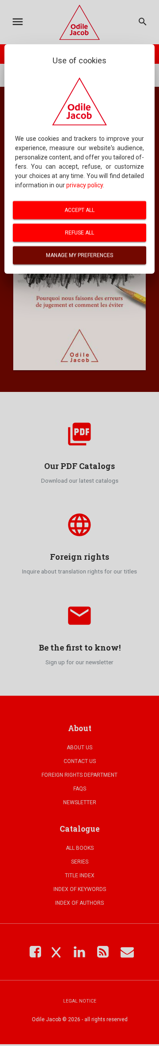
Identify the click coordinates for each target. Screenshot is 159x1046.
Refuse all (79, 232)
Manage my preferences (79, 255)
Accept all (79, 210)
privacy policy (84, 185)
